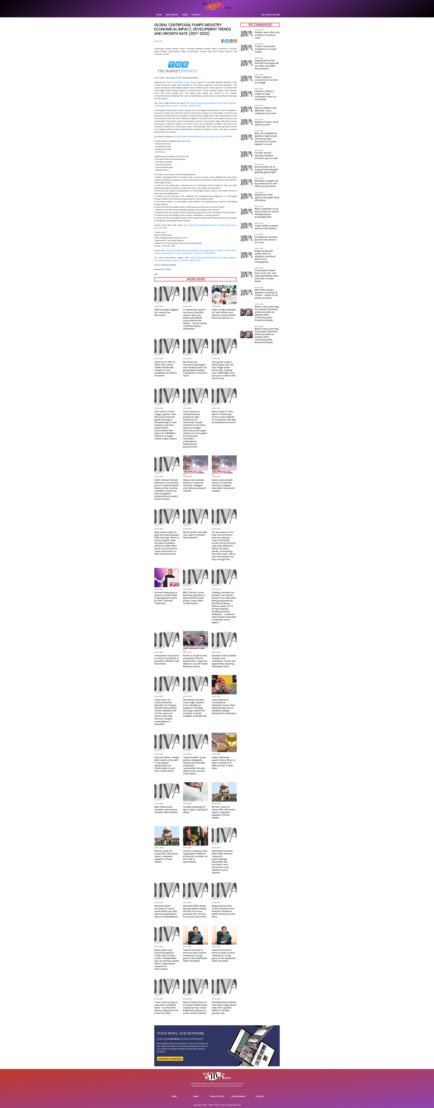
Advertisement (238, 1096)
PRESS (185, 14)
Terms (195, 1096)
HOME (159, 14)
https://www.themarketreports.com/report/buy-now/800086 (204, 136)
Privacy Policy (217, 1096)
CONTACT (196, 14)
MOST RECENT (172, 14)
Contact (260, 1096)
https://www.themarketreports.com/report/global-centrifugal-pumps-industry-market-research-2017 (195, 104)
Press (174, 1096)
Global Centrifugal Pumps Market (181, 82)
